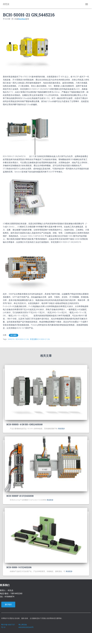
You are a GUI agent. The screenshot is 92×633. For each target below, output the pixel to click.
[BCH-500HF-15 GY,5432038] (46, 464)
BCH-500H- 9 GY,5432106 (19, 567)
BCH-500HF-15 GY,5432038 (20, 495)
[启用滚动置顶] (87, 628)
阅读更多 (61, 429)
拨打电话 (8, 604)
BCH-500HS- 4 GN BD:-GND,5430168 (24, 424)
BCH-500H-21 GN (22, 339)
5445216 (11, 339)
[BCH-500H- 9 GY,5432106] (46, 535)
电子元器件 (14, 335)
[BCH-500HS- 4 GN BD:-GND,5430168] (46, 392)
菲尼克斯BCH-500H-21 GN (40, 339)
